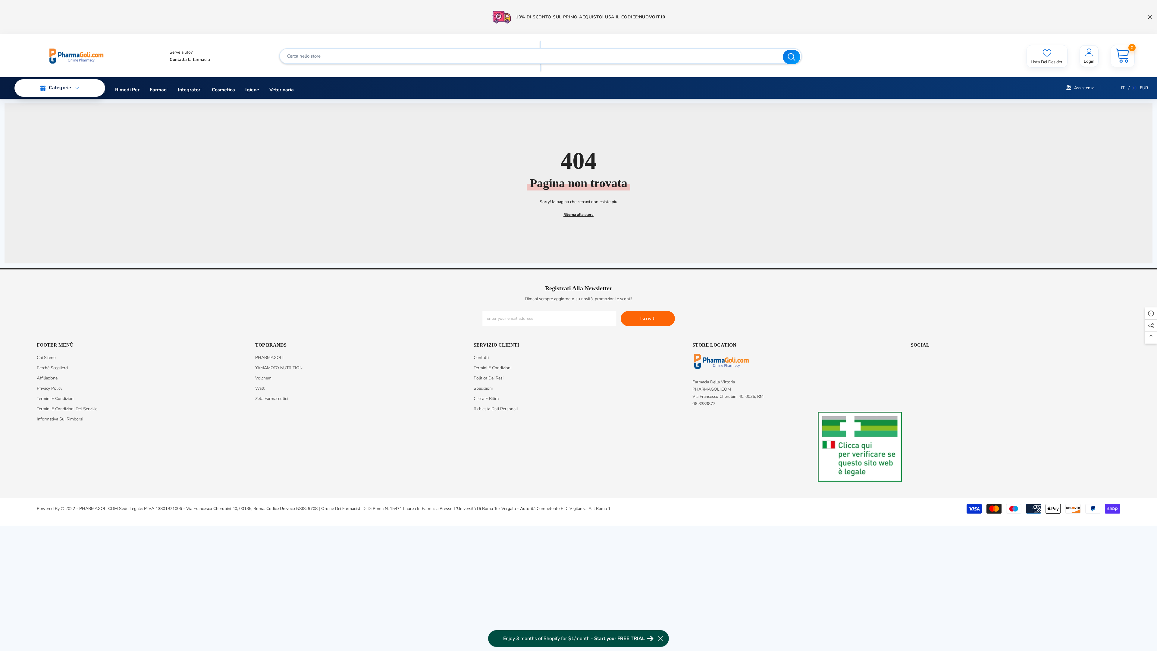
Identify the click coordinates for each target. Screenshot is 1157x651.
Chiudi (1149, 17)
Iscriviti (648, 318)
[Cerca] (540, 56)
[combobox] (532, 56)
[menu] (43, 88)
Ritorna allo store (578, 214)
